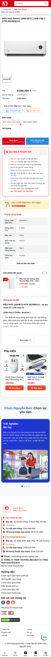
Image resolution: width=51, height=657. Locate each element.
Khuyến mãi (6, 632)
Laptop (29, 629)
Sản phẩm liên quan (12, 273)
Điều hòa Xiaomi (20, 9)
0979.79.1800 (37, 532)
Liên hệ (4, 635)
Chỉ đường (9, 525)
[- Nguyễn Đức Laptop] (5, 3)
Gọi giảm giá (35, 111)
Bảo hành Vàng (30, 122)
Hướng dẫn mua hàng (11, 579)
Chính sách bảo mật (10, 589)
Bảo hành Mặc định (11, 122)
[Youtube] (8, 602)
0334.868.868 (29, 529)
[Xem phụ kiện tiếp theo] (45, 373)
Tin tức (29, 632)
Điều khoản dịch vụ (9, 586)
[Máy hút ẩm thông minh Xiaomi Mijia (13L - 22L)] (11, 283)
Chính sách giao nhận (11, 583)
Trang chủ (7, 9)
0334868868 (18, 206)
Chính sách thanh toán (11, 593)
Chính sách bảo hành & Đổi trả (14, 576)
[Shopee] (13, 602)
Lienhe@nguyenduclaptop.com (24, 556)
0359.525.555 (29, 548)
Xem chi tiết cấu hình (25, 263)
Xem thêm (24, 340)
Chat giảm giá (15, 111)
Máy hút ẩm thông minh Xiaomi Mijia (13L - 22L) (29, 280)
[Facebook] (3, 602)
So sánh (25, 287)
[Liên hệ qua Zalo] (44, 637)
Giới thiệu (30, 635)
